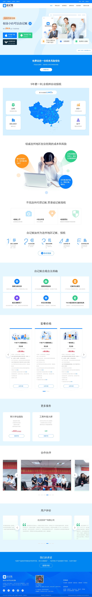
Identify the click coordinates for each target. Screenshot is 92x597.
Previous (8, 354)
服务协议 (75, 582)
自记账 (4, 1)
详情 (17, 369)
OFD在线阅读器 (70, 590)
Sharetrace (74, 589)
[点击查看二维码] (23, 590)
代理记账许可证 (48, 595)
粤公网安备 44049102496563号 (83, 595)
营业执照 (42, 595)
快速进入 (87, 1)
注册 (80, 1)
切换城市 (80, 582)
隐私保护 (70, 582)
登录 (83, 1)
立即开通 (21, 386)
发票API (18, 1)
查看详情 (46, 69)
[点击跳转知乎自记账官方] (9, 590)
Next (83, 354)
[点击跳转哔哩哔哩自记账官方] (13, 590)
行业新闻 (65, 582)
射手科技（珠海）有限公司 (13, 595)
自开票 (13, 1)
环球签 (83, 589)
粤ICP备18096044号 (72, 595)
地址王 (79, 589)
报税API (77, 590)
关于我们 (85, 582)
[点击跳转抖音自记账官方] (4, 590)
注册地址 (9, 1)
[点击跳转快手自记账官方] (18, 590)
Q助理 (64, 590)
